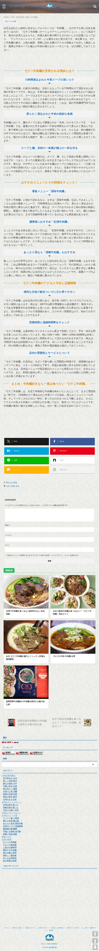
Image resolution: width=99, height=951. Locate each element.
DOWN (95, 947)
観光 (17, 486)
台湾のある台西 (10, 799)
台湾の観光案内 (8, 775)
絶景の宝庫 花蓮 (10, 794)
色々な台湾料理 (10, 858)
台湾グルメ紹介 (17, 928)
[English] (5, 742)
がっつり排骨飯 (10, 842)
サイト (7, 545)
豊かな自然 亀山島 (11, 821)
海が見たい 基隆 (10, 789)
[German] (10, 742)
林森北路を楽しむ (10, 807)
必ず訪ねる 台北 (10, 778)
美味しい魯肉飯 (10, 855)
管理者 (51, 930)
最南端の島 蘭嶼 (10, 829)
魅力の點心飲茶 (10, 853)
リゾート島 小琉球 (11, 818)
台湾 (7, 486)
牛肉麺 (12, 486)
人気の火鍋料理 (10, 847)
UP (95, 941)
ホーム (6, 928)
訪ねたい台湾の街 (57, 928)
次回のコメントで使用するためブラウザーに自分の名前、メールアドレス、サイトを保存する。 (43, 555)
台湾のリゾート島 (9, 815)
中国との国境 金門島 (12, 831)
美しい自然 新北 (10, 781)
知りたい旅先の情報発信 (49, 944)
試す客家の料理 (10, 861)
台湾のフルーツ (43, 928)
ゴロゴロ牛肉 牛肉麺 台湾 (64, 656)
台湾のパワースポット (11, 813)
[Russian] (15, 742)
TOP (95, 933)
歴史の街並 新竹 (10, 797)
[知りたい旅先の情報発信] (49, 6)
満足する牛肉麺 (11, 482)
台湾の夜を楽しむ (10, 805)
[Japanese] (12, 742)
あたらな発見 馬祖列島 (13, 823)
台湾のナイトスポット (11, 802)
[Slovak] (17, 742)
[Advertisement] (49, 59)
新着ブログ (6, 837)
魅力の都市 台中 (10, 783)
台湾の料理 (6, 839)
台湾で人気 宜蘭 (10, 791)
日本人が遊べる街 (10, 810)
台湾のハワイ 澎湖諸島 (13, 826)
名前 (7, 525)
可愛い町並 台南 (10, 786)
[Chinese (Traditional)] (3, 742)
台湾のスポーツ (30, 928)
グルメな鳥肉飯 (10, 845)
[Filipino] (8, 742)
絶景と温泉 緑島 (10, 834)
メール (8, 535)
